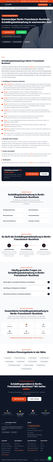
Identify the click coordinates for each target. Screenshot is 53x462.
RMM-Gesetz (48, 459)
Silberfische (6, 129)
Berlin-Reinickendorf (27, 368)
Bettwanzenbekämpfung (7, 446)
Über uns (42, 446)
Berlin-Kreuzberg (45, 357)
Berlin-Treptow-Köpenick (15, 365)
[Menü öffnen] (50, 4)
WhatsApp (22, 32)
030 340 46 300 (44, 1)
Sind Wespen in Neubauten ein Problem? (14, 288)
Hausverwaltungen (31, 443)
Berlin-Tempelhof (33, 361)
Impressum (36, 459)
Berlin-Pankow (21, 361)
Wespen (6, 92)
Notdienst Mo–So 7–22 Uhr (13, 1)
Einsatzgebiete (10, 8)
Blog (41, 450)
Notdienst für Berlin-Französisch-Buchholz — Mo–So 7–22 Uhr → (27, 337)
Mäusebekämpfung (6, 452)
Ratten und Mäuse (8, 84)
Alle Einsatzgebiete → (19, 450)
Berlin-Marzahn (41, 365)
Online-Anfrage (34, 399)
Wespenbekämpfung (6, 450)
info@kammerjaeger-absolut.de (35, 430)
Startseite (4, 8)
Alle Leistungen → (5, 454)
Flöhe (5, 133)
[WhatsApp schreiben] (49, 458)
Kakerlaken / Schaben (6, 448)
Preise (31, 154)
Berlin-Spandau (10, 361)
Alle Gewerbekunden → (33, 450)
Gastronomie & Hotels (32, 446)
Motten (5, 116)
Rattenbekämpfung (6, 443)
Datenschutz (42, 459)
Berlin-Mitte (8, 357)
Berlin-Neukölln (33, 357)
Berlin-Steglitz (45, 361)
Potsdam (16, 448)
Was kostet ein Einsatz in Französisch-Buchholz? (17, 294)
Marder (5, 104)
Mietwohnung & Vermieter (33, 448)
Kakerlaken (6, 110)
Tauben (5, 120)
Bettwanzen (7, 124)
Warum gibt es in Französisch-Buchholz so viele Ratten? (19, 282)
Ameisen (6, 98)
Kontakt (42, 448)
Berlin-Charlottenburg (20, 357)
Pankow (31, 67)
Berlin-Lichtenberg (29, 365)
